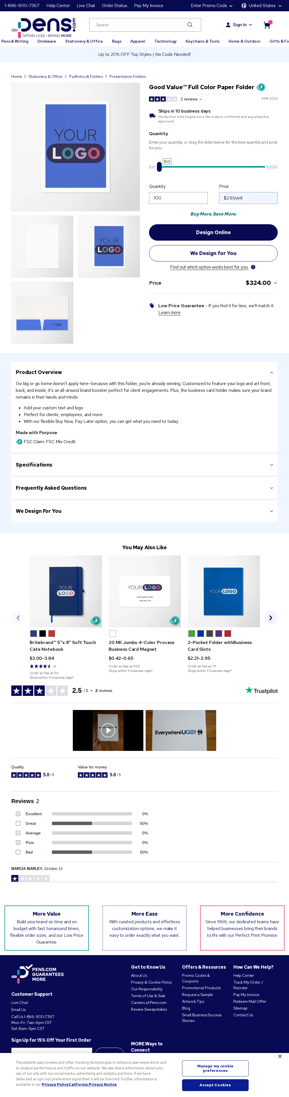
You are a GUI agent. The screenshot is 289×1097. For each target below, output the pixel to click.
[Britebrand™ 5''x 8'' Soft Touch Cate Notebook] (66, 591)
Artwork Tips (193, 1001)
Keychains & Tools (203, 41)
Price (224, 186)
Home (16, 76)
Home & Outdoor (244, 41)
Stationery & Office (84, 41)
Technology (165, 41)
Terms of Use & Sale (148, 995)
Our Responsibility (146, 989)
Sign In (240, 25)
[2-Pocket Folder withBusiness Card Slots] (224, 591)
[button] (33, 633)
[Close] (280, 1056)
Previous (18, 618)
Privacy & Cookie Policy (151, 982)
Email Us (18, 1009)
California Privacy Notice (93, 1084)
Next (271, 618)
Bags (116, 41)
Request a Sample (197, 994)
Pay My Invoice (148, 5)
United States (262, 5)
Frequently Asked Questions (51, 488)
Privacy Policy (55, 1084)
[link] (66, 617)
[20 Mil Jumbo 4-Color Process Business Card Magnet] (145, 591)
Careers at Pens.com (149, 1002)
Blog (186, 1008)
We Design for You (39, 511)
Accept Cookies (215, 1085)
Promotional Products (201, 987)
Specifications (34, 464)
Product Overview (39, 372)
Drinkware (47, 41)
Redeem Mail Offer (249, 1001)
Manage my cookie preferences (215, 1068)
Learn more (169, 312)
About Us (139, 975)
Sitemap (240, 1008)
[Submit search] (190, 25)
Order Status (114, 5)
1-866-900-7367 (22, 5)
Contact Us (243, 1014)
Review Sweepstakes (149, 1009)
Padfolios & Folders (86, 76)
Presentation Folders (128, 76)
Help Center (58, 5)
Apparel (137, 41)
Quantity (157, 186)
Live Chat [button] (86, 5)
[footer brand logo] (37, 974)
